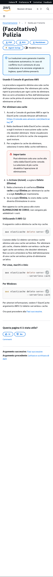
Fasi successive (34, 311)
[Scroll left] (15, 9)
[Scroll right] (40, 9)
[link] (36, 22)
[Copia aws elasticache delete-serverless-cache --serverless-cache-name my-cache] (47, 232)
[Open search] (47, 9)
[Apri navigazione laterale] (4, 16)
